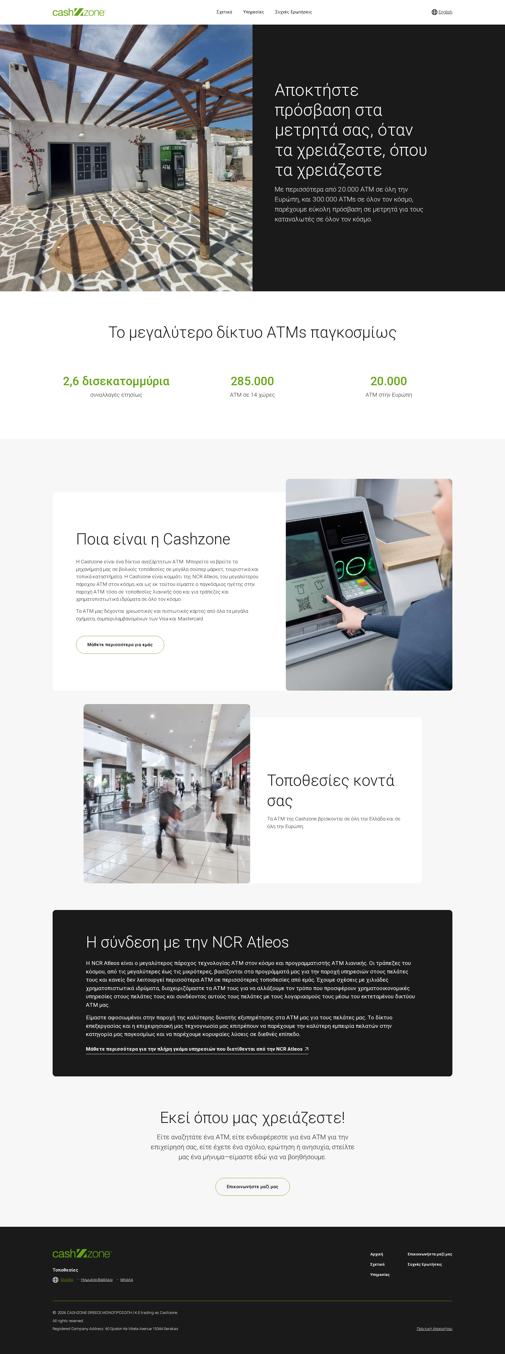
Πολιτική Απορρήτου (434, 1329)
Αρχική (376, 1254)
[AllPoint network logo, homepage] (79, 12)
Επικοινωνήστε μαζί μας (253, 1186)
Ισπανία (126, 1279)
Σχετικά (377, 1264)
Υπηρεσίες (380, 1274)
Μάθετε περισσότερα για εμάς (120, 644)
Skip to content (9, 6)
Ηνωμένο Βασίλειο (97, 1279)
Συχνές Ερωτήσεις (425, 1264)
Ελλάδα (67, 1279)
